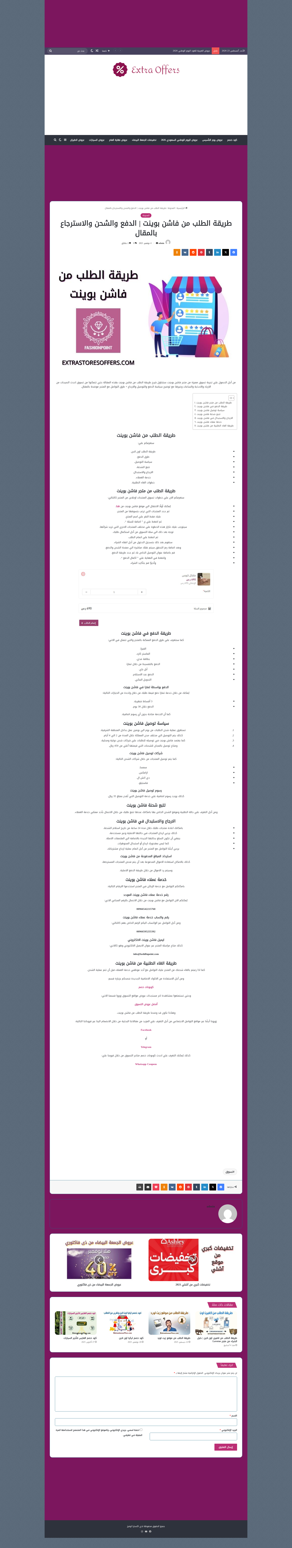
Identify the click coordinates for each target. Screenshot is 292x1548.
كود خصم (232, 140)
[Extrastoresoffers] (146, 69)
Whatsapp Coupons (146, 1064)
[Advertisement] (146, 23)
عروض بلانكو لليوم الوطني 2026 (195, 51)
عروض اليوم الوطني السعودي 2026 (179, 140)
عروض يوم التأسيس (212, 140)
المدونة (171, 208)
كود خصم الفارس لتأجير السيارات (80, 1338)
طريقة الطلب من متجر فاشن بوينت (214, 403)
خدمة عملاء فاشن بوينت (209, 422)
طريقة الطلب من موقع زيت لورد (173, 1338)
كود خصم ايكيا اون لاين (131, 1338)
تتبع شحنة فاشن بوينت (208, 414)
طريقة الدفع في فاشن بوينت (212, 406)
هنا (118, 506)
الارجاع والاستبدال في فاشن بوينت (215, 418)
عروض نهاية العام (118, 140)
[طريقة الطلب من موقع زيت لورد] (169, 1323)
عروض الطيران (77, 140)
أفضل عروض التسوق (146, 1004)
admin (161, 243)
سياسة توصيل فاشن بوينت (210, 410)
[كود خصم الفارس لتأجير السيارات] (76, 1323)
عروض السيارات (96, 140)
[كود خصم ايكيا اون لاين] (122, 1323)
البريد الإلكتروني (228, 1430)
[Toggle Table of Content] (230, 398)
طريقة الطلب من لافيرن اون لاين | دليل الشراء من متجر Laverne (217, 1340)
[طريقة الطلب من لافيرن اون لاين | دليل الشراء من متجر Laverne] (216, 1323)
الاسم (233, 1416)
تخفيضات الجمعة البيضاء (144, 140)
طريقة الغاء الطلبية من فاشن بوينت (215, 426)
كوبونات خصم (146, 987)
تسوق (229, 1171)
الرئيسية (181, 208)
